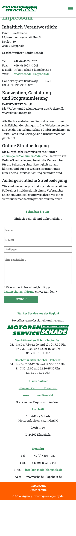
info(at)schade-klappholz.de (43, 469)
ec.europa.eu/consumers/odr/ (21, 156)
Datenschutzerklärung (19, 291)
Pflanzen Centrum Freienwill (38, 388)
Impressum (38, 485)
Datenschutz (38, 490)
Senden (21, 299)
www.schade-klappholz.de (31, 74)
